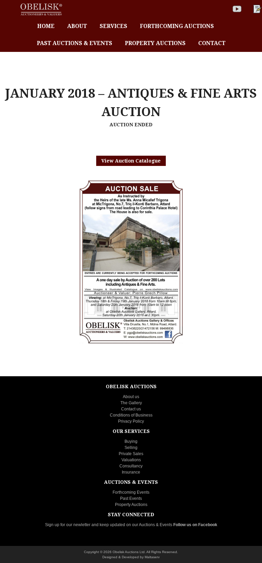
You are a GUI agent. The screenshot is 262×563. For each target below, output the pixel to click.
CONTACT (211, 43)
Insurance (131, 472)
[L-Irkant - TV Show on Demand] (237, 8)
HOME (46, 26)
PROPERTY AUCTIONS (155, 43)
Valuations (131, 460)
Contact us (131, 409)
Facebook (207, 524)
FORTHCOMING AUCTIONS (177, 26)
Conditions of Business (131, 415)
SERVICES (113, 26)
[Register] (256, 8)
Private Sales (131, 453)
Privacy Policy (131, 421)
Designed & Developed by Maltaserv (131, 557)
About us (131, 396)
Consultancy (131, 466)
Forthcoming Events (131, 492)
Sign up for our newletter (67, 524)
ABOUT (77, 26)
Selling (131, 447)
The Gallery (131, 402)
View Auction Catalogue (131, 161)
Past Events (131, 498)
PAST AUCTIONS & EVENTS (74, 43)
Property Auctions (131, 504)
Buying (131, 441)
